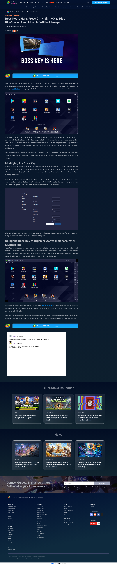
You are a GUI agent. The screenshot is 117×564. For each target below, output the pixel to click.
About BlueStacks (68, 506)
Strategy (10, 547)
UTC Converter (40, 537)
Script (38, 529)
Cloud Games (11, 530)
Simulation (10, 544)
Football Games (11, 549)
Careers (65, 512)
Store (49, 2)
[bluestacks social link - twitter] (102, 514)
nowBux (10, 518)
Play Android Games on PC (70, 521)
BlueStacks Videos (91, 7)
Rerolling (39, 523)
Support (67, 2)
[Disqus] (36, 354)
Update (92, 506)
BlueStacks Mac (11, 508)
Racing (9, 540)
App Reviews (36, 7)
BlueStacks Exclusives (32, 11)
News (71, 7)
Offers (9, 516)
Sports (9, 545)
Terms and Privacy (12, 558)
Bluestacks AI (11, 512)
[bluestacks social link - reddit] (95, 514)
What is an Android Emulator (70, 523)
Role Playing (10, 542)
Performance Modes (42, 525)
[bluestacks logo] (12, 2)
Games (32, 2)
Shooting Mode (40, 508)
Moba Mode (40, 510)
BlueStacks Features (93, 180)
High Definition (40, 533)
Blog (40, 2)
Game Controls (40, 506)
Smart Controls (40, 522)
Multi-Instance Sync (41, 514)
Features (23, 2)
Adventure (10, 534)
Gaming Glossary (68, 524)
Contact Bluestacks (68, 510)
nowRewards (11, 522)
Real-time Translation (42, 520)
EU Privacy (29, 558)
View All (100, 165)
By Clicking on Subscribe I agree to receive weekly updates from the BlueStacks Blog (84, 487)
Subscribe (102, 483)
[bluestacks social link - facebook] (98, 514)
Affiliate (59, 2)
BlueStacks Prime (12, 506)
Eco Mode (39, 518)
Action (9, 532)
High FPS (39, 531)
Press (65, 514)
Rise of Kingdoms (47, 305)
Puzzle (9, 538)
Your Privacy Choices (60, 563)
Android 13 (10, 520)
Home (21, 7)
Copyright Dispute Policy (21, 558)
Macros (39, 516)
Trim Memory (40, 527)
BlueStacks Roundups (61, 7)
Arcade (9, 536)
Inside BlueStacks (47, 7)
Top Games (10, 528)
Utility (38, 535)
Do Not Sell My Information (38, 558)
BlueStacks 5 (16, 89)
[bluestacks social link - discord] (91, 514)
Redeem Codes (80, 7)
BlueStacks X (91, 184)
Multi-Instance (40, 512)
